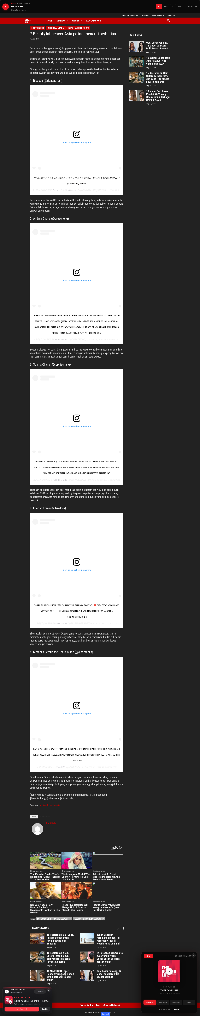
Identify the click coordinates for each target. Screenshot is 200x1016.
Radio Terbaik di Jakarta (89, 918)
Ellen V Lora (61, 623)
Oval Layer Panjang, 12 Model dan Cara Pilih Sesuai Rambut (108, 974)
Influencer (44, 918)
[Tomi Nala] (37, 829)
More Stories (40, 928)
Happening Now (93, 21)
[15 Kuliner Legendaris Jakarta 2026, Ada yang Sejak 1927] (136, 61)
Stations (61, 21)
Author (33, 817)
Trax (98, 1005)
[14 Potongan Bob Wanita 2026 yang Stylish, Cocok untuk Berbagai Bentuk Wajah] (87, 957)
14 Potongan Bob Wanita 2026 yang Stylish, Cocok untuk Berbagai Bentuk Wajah (109, 957)
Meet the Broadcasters (130, 15)
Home (49, 21)
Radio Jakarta (62, 918)
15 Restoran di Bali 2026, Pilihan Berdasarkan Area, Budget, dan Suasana (60, 939)
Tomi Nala (51, 823)
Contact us (171, 15)
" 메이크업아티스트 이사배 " (66, 190)
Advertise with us (158, 15)
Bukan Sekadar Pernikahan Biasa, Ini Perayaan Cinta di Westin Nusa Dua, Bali (108, 939)
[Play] (5, 7)
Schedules (145, 15)
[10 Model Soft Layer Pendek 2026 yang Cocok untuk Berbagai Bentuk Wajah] (37, 975)
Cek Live (45, 1009)
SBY (173, 6)
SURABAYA (176, 1002)
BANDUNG (163, 1002)
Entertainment (56, 28)
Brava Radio (86, 1005)
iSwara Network (111, 1005)
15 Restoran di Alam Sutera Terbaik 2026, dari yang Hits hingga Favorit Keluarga (58, 957)
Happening (37, 28)
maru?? (61, 767)
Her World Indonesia (49, 805)
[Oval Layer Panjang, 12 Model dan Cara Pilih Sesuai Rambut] (87, 975)
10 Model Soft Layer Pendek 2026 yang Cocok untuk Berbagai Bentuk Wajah (60, 975)
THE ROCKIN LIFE (191, 6)
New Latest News (78, 28)
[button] (169, 21)
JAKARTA (149, 1002)
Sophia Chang (60, 480)
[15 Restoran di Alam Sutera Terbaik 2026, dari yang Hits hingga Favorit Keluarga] (37, 957)
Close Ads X (105, 1014)
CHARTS (75, 21)
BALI (189, 1002)
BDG (166, 6)
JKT (158, 6)
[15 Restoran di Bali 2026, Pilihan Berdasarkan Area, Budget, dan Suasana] (37, 938)
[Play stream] (169, 971)
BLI (179, 6)
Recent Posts (45, 817)
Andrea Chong (61, 340)
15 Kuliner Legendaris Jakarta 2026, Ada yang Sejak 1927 (158, 60)
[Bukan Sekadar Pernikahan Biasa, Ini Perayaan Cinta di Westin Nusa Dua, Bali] (87, 938)
